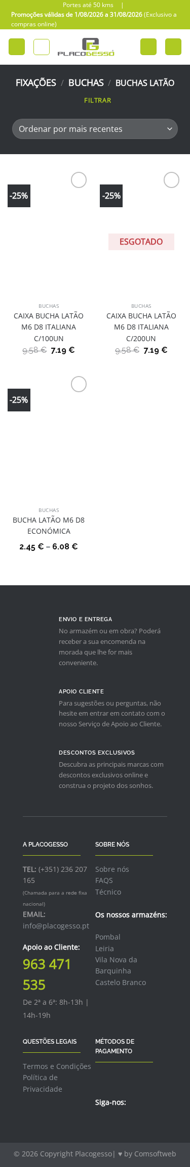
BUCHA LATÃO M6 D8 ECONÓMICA (49, 525)
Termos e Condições (57, 1066)
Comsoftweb (155, 1153)
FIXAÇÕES (36, 82)
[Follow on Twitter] (113, 1124)
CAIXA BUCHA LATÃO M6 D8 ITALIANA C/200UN (141, 327)
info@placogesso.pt (56, 925)
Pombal (108, 937)
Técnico (108, 892)
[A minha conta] (128, 47)
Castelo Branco (120, 982)
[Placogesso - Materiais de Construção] (86, 47)
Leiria (104, 948)
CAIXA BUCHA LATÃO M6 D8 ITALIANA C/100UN (49, 327)
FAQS (104, 880)
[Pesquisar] (41, 47)
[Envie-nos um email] (126, 1124)
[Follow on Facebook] (101, 1124)
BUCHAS (86, 82)
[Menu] (17, 46)
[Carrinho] (173, 46)
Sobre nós (112, 869)
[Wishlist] (148, 46)
